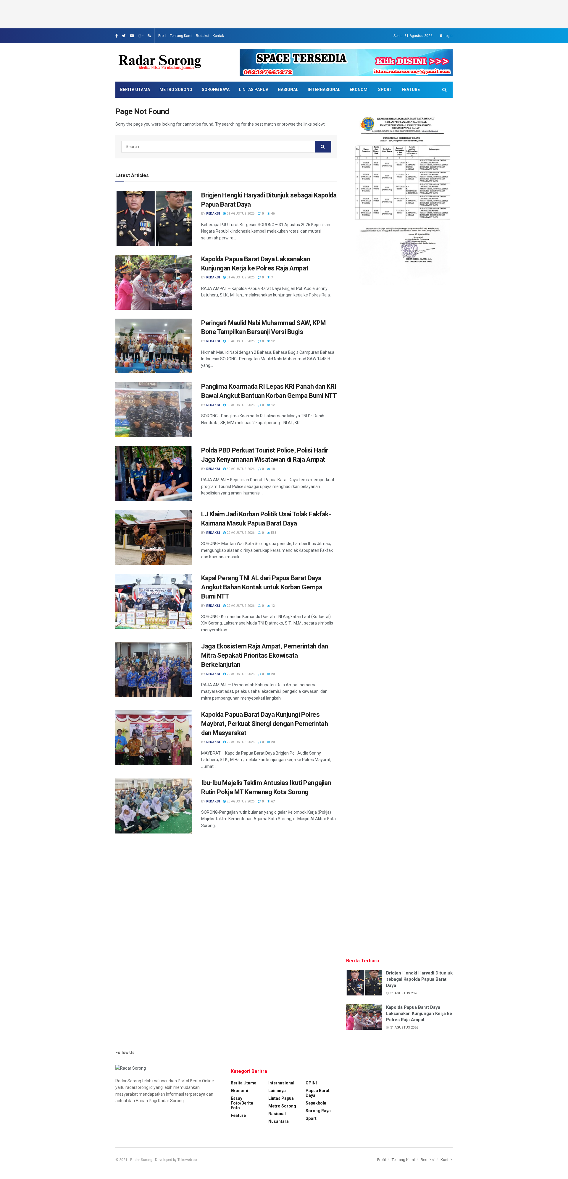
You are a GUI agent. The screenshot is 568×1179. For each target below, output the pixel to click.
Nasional (288, 89)
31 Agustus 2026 (240, 213)
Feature (411, 89)
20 (272, 674)
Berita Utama (135, 89)
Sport (385, 89)
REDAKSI (213, 213)
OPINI (311, 1083)
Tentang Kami (181, 36)
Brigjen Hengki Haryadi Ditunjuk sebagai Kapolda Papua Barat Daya (419, 979)
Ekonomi (359, 89)
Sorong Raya (216, 89)
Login (448, 36)
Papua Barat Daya (318, 1093)
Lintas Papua (253, 89)
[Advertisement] (284, 13)
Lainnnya (277, 1090)
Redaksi (202, 36)
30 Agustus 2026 (240, 341)
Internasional (324, 89)
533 (273, 533)
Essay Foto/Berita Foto (242, 1103)
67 (272, 801)
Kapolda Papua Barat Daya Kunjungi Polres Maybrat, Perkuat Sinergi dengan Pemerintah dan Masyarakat (264, 724)
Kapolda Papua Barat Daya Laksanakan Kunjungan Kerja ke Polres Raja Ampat (419, 1013)
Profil (162, 36)
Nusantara (278, 1121)
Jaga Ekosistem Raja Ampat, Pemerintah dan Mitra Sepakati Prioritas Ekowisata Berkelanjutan (264, 655)
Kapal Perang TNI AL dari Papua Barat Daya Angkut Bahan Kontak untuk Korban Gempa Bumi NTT (261, 587)
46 (272, 213)
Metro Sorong (175, 89)
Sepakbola (316, 1103)
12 (272, 341)
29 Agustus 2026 (240, 533)
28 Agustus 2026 (240, 801)
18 (272, 469)
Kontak (218, 36)
